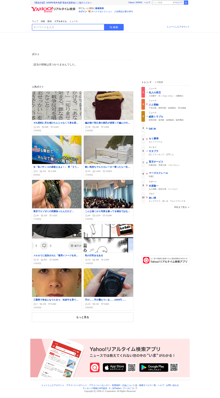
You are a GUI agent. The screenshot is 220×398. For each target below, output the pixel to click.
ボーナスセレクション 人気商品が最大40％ (112, 11)
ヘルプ (147, 2)
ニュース (73, 21)
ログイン (83, 11)
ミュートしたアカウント (178, 27)
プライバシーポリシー (76, 385)
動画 (50, 21)
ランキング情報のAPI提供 (95, 388)
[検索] (186, 2)
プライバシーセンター (99, 385)
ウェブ (35, 21)
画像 (43, 21)
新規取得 (99, 8)
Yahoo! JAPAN (135, 2)
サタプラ (179, 2)
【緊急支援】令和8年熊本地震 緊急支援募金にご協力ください (62, 2)
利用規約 (116, 385)
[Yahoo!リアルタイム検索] (53, 8)
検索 (115, 27)
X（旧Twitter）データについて (123, 388)
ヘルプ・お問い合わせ (168, 385)
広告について (128, 385)
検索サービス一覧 (147, 385)
